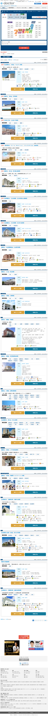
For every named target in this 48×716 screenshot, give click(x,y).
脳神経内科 (35, 681)
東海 (36, 670)
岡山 (12, 27)
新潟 (27, 22)
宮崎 (12, 35)
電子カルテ (2, 708)
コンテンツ (38, 7)
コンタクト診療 (37, 694)
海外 (9, 22)
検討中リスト (37, 3)
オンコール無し (10, 703)
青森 (36, 25)
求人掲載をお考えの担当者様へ (24, 657)
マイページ (44, 7)
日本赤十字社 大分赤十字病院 (11, 120)
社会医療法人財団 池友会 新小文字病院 (10, 532)
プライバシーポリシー (24, 712)
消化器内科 (7, 681)
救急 (11, 700)
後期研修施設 (21, 697)
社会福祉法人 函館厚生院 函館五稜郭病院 (11, 590)
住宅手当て (34, 703)
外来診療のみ (11, 694)
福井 (29, 671)
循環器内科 (15, 681)
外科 (1, 684)
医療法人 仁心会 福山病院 (7, 271)
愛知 (28, 35)
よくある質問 (38, 1)
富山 (24, 22)
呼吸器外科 (8, 684)
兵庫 (17, 22)
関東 (13, 670)
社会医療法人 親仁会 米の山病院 (9, 420)
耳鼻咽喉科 (40, 684)
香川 (23, 35)
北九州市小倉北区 (28, 228)
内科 (4, 681)
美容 (14, 700)
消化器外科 (4, 684)
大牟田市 (26, 429)
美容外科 (34, 684)
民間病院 (25, 697)
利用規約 (31, 712)
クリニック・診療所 (36, 697)
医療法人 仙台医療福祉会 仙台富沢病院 (10, 247)
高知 (27, 677)
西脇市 (26, 569)
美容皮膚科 (31, 684)
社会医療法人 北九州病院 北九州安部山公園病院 (15, 198)
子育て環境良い (28, 708)
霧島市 (27, 277)
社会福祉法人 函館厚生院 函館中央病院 (10, 499)
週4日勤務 (2, 703)
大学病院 (2, 697)
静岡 (38, 671)
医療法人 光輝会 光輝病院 (7, 295)
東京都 (23, 152)
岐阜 (31, 35)
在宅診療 (2, 690)
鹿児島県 (23, 277)
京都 (20, 24)
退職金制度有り (39, 703)
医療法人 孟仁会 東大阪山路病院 (12, 171)
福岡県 (23, 204)
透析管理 (33, 694)
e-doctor (8, 3)
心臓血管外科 (13, 684)
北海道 (39, 22)
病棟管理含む (21, 694)
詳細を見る (35, 89)
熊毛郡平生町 (27, 301)
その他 (15, 690)
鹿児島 (41, 677)
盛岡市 (26, 401)
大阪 (17, 24)
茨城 (39, 33)
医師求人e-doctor (11, 712)
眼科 (37, 684)
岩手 (39, 25)
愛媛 (20, 35)
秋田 (36, 27)
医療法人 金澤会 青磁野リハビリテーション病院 (12, 475)
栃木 (39, 31)
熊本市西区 (27, 481)
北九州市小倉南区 (28, 204)
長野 (27, 24)
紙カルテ (11, 708)
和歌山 (6, 677)
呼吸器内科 (11, 681)
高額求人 (25, 703)
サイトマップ (45, 1)
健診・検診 (42, 694)
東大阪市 (26, 178)
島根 (9, 25)
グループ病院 (30, 697)
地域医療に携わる (3, 700)
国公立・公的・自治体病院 (8, 697)
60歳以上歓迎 (32, 700)
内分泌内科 (23, 681)
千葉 (39, 35)
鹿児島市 (27, 363)
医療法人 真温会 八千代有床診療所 (9, 449)
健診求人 (31, 7)
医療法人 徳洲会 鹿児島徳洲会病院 (9, 356)
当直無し (5, 703)
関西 (1, 674)
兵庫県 (23, 569)
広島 (9, 27)
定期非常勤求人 (11, 7)
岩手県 (23, 401)
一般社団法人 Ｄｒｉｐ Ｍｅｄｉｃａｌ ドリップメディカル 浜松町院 (21, 145)
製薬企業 (11, 690)
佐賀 (9, 31)
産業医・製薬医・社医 (18, 700)
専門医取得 (8, 700)
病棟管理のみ (16, 694)
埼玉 (36, 33)
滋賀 (20, 22)
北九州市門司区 (27, 538)
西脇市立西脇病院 (5, 561)
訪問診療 (25, 694)
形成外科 (25, 684)
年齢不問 (27, 700)
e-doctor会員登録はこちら (24, 637)
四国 (24, 674)
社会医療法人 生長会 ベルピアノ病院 (13, 64)
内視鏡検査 (29, 694)
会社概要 (17, 712)
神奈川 (15, 671)
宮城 (39, 27)
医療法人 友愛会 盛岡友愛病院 (8, 390)
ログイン (44, 3)
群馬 (36, 31)
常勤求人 (4, 7)
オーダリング (7, 708)
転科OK (36, 700)
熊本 (9, 35)
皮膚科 (28, 684)
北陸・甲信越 (26, 670)
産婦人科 (44, 684)
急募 (32, 708)
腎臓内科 (38, 681)
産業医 (9, 690)
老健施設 (5, 690)
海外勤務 (39, 700)
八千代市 (26, 457)
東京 (36, 35)
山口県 (23, 301)
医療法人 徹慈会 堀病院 (7, 319)
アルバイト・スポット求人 (22, 7)
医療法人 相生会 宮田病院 (10, 96)
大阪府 (23, 178)
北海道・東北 (3, 670)
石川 (24, 24)
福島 (39, 29)
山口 (9, 29)
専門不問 (24, 700)
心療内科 (42, 681)
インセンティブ (29, 703)
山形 (36, 29)
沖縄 (43, 677)
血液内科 (19, 681)
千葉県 (23, 457)
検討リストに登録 (17, 89)
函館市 (26, 506)
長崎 (9, 33)
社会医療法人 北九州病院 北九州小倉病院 (14, 222)
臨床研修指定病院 (16, 697)
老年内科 (31, 681)
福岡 (12, 31)
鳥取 (12, 25)
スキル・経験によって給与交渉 (18, 703)
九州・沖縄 (37, 674)
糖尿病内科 (27, 681)
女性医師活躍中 (18, 708)
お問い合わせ (32, 1)
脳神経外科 (17, 684)
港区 (26, 152)
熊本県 (23, 481)
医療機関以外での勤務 (43, 697)
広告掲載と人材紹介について (22, 1)
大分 (12, 33)
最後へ (46, 620)
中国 (13, 674)
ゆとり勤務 (44, 703)
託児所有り (23, 708)
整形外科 (21, 684)
